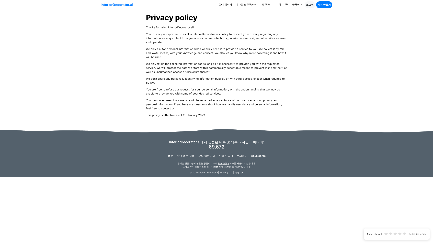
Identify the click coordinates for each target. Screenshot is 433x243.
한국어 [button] (296, 4)
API (286, 4)
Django (227, 166)
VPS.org (224, 172)
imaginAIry (223, 163)
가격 (278, 4)
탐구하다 (267, 4)
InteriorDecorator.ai (117, 5)
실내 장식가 (226, 4)
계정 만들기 (324, 4)
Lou (241, 172)
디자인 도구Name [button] (246, 4)
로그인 (310, 4)
